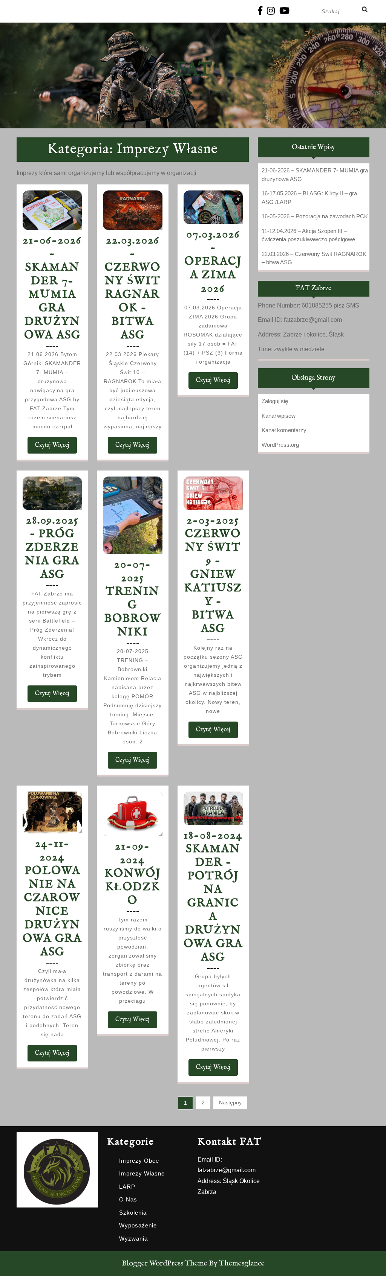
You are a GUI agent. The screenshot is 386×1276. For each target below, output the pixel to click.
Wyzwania (133, 1238)
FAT (193, 70)
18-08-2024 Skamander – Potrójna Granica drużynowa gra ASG (213, 896)
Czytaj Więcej (56, 447)
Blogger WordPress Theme (164, 1263)
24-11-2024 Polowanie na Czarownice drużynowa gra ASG (52, 898)
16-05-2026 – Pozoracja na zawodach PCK (315, 216)
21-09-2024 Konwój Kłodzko (132, 873)
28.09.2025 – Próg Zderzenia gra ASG (52, 547)
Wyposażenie (138, 1225)
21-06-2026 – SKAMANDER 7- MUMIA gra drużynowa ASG (52, 288)
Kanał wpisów (279, 416)
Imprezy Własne (142, 1173)
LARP (127, 1186)
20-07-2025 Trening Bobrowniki (132, 598)
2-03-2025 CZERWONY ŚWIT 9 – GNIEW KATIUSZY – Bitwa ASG (213, 574)
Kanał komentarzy (284, 430)
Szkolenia (133, 1212)
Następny (230, 1102)
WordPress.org (280, 445)
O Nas (128, 1199)
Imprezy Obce (139, 1160)
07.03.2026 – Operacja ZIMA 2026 (213, 261)
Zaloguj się (275, 401)
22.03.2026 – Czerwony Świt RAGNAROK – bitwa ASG (133, 288)
